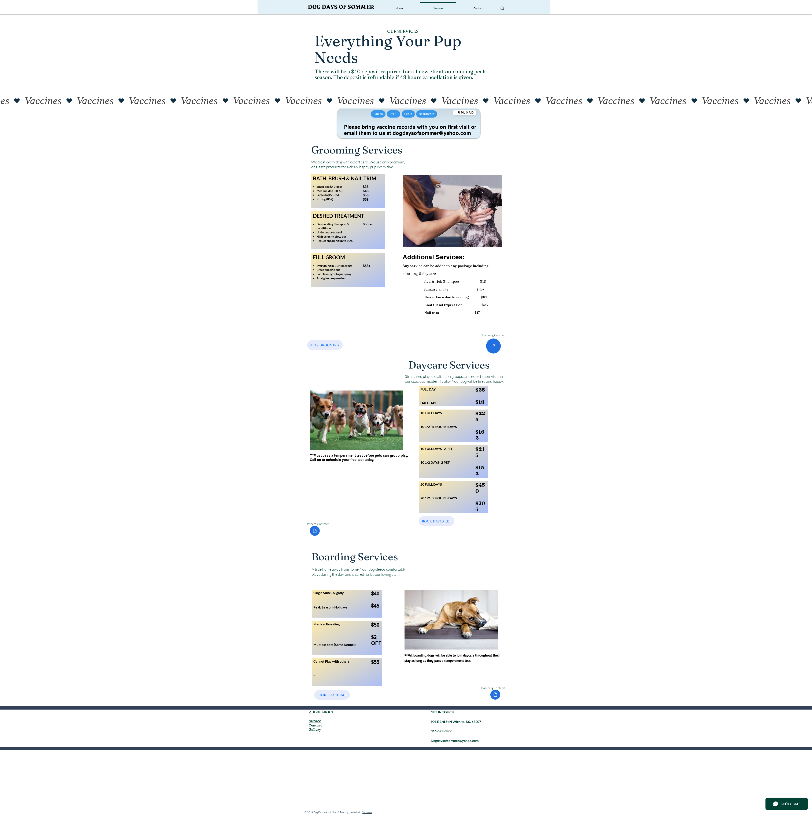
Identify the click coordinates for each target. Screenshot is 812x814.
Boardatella (426, 114)
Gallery (315, 729)
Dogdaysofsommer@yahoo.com (455, 741)
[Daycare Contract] (315, 531)
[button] (464, 112)
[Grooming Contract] (493, 346)
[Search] (502, 8)
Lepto (408, 114)
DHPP (394, 114)
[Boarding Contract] (495, 695)
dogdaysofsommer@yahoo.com (432, 133)
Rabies (378, 114)
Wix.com (367, 812)
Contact (315, 725)
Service (315, 721)
